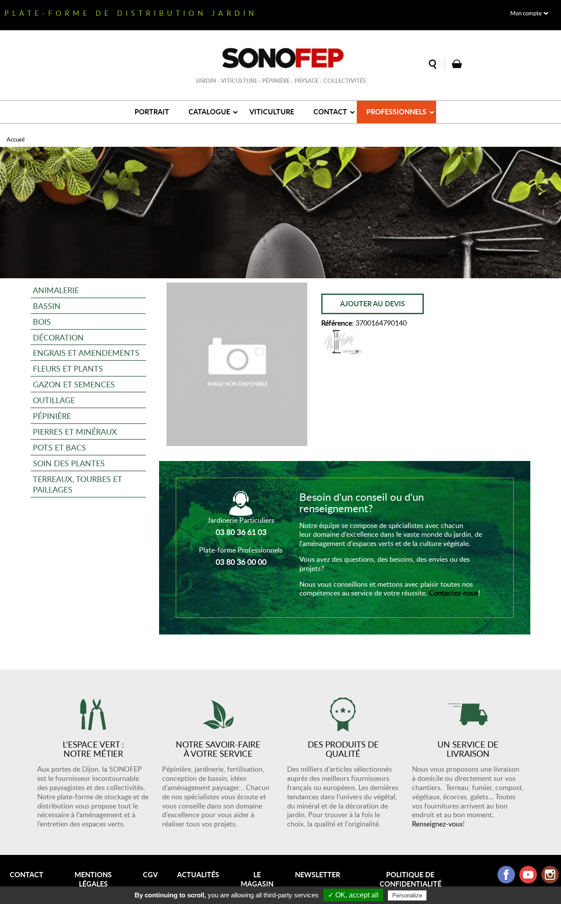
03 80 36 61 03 (241, 532)
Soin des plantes (69, 462)
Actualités (198, 874)
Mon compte (526, 13)
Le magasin (257, 879)
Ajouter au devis (372, 303)
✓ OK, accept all (353, 895)
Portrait (152, 111)
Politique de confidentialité (410, 879)
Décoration (58, 337)
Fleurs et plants (68, 368)
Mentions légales (93, 879)
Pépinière (52, 415)
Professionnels (396, 111)
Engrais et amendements (86, 352)
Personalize (407, 895)
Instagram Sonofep (550, 874)
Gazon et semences (74, 384)
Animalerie (56, 289)
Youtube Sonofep (528, 874)
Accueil (16, 139)
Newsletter (317, 874)
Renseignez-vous (437, 824)
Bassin (46, 305)
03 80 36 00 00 (241, 562)
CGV (150, 874)
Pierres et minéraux (75, 431)
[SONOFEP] (280, 58)
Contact (330, 111)
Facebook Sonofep (506, 874)
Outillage (54, 399)
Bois (42, 321)
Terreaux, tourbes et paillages (77, 484)
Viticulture (271, 111)
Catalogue (209, 111)
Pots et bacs (59, 447)
